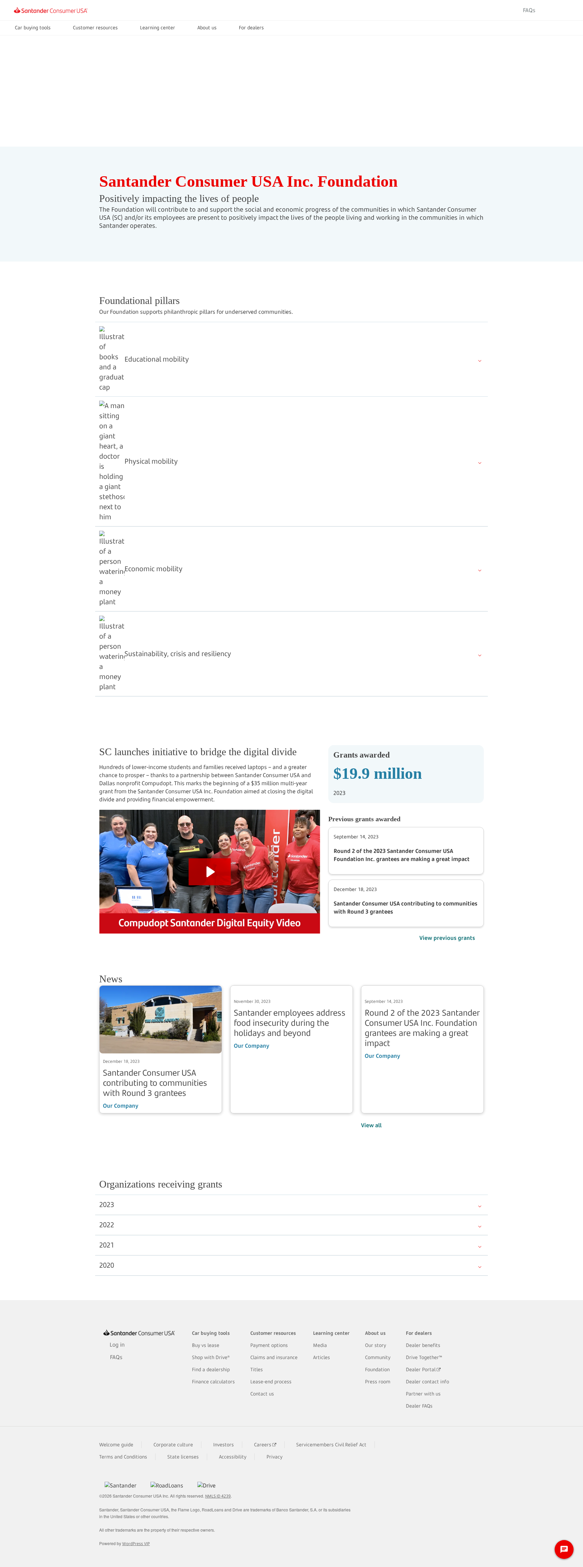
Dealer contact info (427, 1381)
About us (207, 27)
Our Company (120, 1105)
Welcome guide (116, 1444)
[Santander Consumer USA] (50, 10)
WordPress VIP (136, 1543)
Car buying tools (33, 27)
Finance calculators (213, 1381)
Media (320, 1345)
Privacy (274, 1456)
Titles (256, 1369)
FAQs (529, 10)
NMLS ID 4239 (218, 1496)
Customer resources (95, 27)
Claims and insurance (274, 1357)
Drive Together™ (424, 1357)
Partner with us (423, 1393)
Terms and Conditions (123, 1456)
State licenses (183, 1456)
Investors (223, 1444)
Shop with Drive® (211, 1357)
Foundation (377, 1369)
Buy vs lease (205, 1345)
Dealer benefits (423, 1345)
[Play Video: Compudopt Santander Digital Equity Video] (210, 871)
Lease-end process (271, 1381)
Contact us (262, 1393)
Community (377, 1357)
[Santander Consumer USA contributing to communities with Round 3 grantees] (161, 1019)
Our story (375, 1345)
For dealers (251, 27)
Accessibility (232, 1456)
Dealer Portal (421, 1369)
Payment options (269, 1345)
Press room (377, 1381)
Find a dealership (211, 1369)
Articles (321, 1357)
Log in (557, 10)
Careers (262, 1444)
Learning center (157, 27)
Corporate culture (173, 1444)
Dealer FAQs (419, 1406)
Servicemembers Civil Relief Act (331, 1444)
